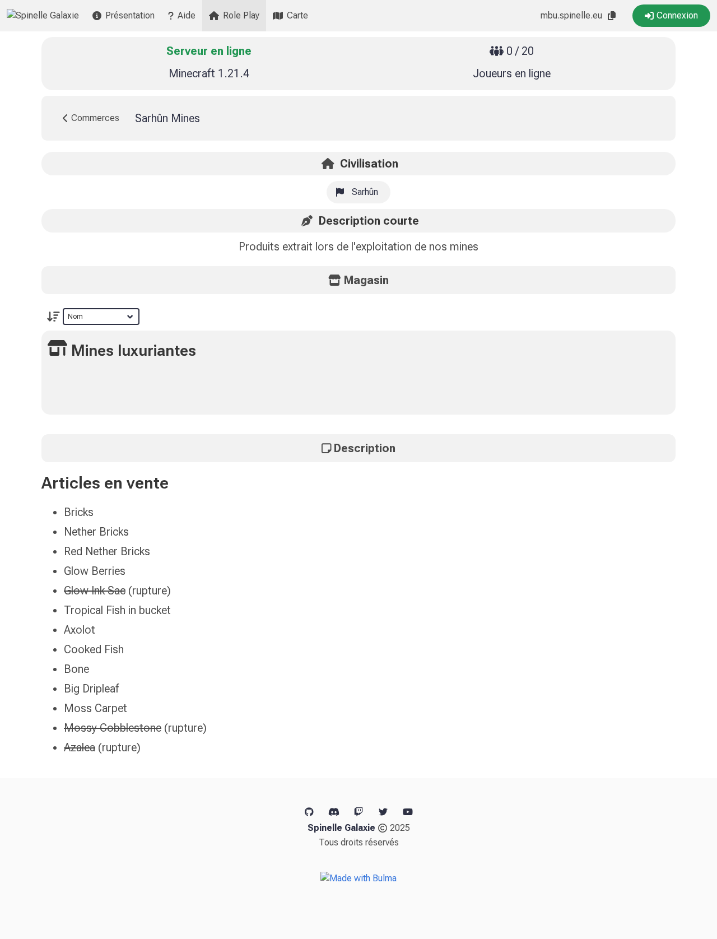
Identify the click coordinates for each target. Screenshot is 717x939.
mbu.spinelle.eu (571, 15)
